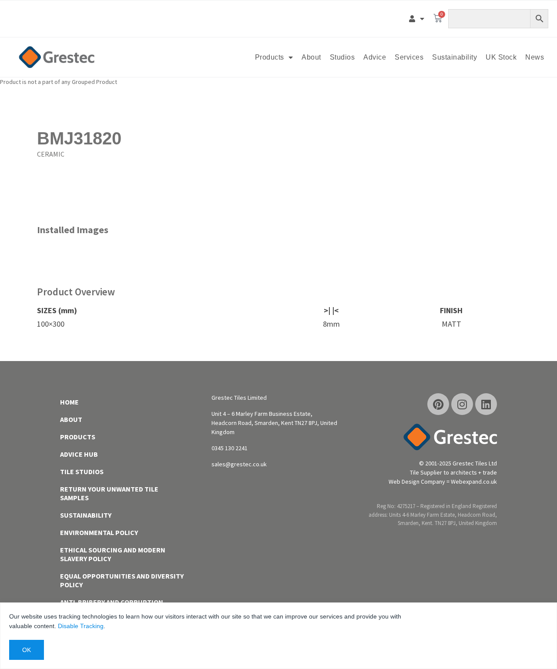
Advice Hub (79, 454)
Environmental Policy (99, 532)
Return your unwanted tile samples (109, 493)
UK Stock (501, 57)
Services (409, 57)
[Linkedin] (486, 404)
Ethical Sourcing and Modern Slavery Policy (112, 554)
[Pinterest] (438, 404)
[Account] (417, 18)
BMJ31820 (79, 138)
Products (269, 57)
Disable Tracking (81, 625)
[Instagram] (462, 404)
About (311, 57)
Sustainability (454, 57)
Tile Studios (82, 471)
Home (69, 402)
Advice (374, 57)
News (534, 57)
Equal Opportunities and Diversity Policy (122, 580)
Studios (342, 57)
